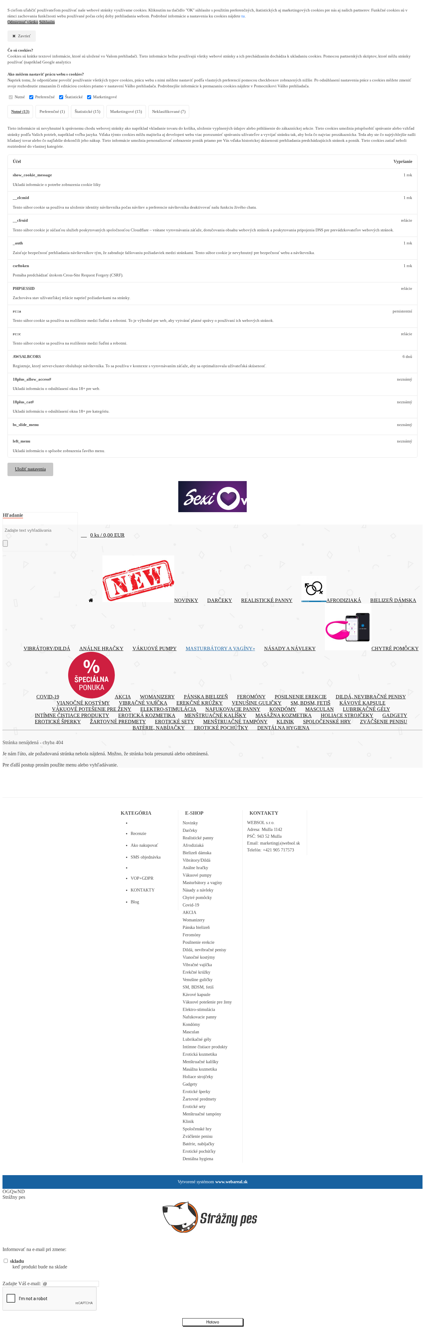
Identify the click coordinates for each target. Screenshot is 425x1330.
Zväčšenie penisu (383, 721)
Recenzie (138, 833)
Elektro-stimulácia (168, 709)
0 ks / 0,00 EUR (107, 535)
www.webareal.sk (231, 1181)
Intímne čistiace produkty (72, 715)
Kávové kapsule (362, 703)
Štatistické (74, 97)
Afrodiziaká (343, 600)
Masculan (319, 709)
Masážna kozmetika (283, 715)
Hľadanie (13, 515)
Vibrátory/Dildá (47, 648)
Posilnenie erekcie (301, 696)
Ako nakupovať (144, 845)
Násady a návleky (290, 648)
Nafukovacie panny (232, 709)
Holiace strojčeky (347, 715)
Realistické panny (266, 600)
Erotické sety (174, 721)
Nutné (20, 97)
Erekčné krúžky (199, 703)
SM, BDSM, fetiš (310, 703)
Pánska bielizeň (206, 696)
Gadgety (394, 715)
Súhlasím (47, 22)
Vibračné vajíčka (143, 703)
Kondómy (282, 709)
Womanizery (157, 696)
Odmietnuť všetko (22, 22)
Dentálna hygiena (283, 727)
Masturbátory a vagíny (202, 882)
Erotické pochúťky (221, 727)
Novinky (186, 600)
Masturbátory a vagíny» (220, 648)
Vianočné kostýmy (83, 703)
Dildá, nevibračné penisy (371, 696)
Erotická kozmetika (146, 715)
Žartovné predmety (118, 721)
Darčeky (219, 600)
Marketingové (105, 97)
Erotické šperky (58, 721)
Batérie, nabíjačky (159, 727)
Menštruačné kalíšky (215, 715)
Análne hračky (101, 648)
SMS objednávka (146, 857)
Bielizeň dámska (393, 600)
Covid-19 (47, 696)
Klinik (285, 721)
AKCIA (123, 696)
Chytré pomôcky (395, 648)
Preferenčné (45, 97)
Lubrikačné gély (366, 709)
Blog (135, 902)
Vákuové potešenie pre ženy (91, 709)
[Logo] (212, 496)
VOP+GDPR (142, 878)
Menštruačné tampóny (235, 721)
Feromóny (251, 696)
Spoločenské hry (327, 721)
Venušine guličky (257, 703)
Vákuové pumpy (155, 648)
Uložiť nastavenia (30, 469)
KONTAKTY (143, 890)
